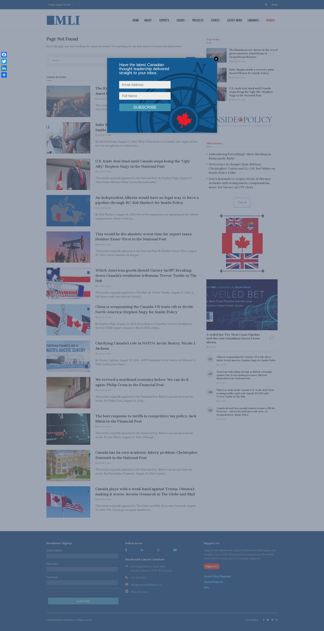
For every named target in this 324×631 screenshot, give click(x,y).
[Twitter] (4, 61)
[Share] (4, 75)
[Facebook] (4, 54)
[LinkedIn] (4, 68)
